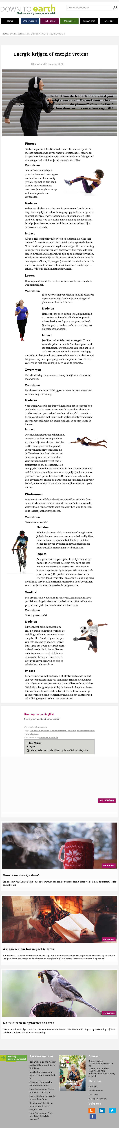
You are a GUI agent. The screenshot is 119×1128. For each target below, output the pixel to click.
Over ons (92, 1086)
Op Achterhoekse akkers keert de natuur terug (42, 1065)
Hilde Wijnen (37, 64)
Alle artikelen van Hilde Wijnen (59, 750)
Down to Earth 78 (48, 738)
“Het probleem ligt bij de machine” (40, 1116)
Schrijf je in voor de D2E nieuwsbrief (42, 719)
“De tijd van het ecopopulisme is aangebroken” (41, 1106)
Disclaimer (93, 1094)
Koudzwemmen (58, 731)
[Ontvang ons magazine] (13, 1061)
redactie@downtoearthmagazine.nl (101, 1074)
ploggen (34, 734)
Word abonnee (95, 1090)
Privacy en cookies (97, 1098)
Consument (41, 727)
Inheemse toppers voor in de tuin (42, 1075)
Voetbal (72, 731)
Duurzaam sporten (39, 731)
